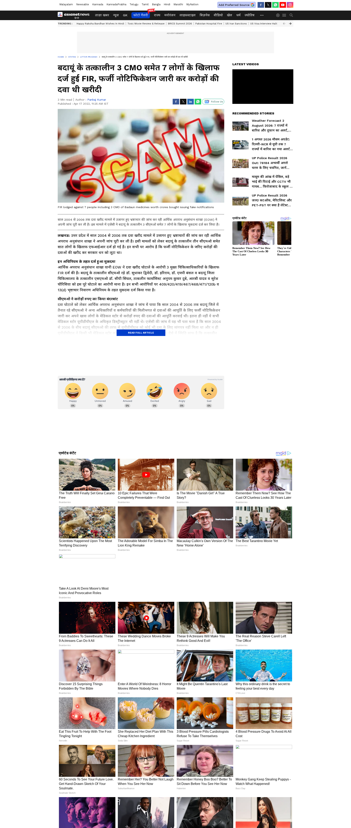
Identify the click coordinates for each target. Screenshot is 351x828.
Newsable (82, 4)
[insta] (290, 5)
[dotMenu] (262, 15)
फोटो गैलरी (140, 15)
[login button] (279, 15)
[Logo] (75, 15)
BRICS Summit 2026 (180, 23)
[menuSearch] (291, 15)
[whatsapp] (275, 5)
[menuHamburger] (284, 15)
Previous (284, 23)
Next (290, 23)
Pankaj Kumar (96, 99)
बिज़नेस (205, 15)
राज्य (157, 15)
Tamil (145, 4)
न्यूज (116, 15)
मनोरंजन (170, 15)
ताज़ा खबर (102, 15)
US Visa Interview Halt (263, 23)
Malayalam (66, 4)
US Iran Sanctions (236, 23)
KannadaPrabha (116, 4)
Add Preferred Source (234, 5)
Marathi (178, 4)
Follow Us (217, 101)
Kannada (97, 4)
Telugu (134, 4)
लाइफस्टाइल (188, 15)
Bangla (156, 4)
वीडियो (218, 15)
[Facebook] (261, 5)
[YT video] (283, 5)
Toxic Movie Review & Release (146, 23)
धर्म (238, 15)
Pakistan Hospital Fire (208, 23)
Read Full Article (141, 332)
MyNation (192, 4)
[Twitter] (268, 5)
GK (125, 15)
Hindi (167, 4)
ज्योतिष (250, 15)
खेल (229, 15)
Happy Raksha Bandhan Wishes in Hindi (100, 23)
